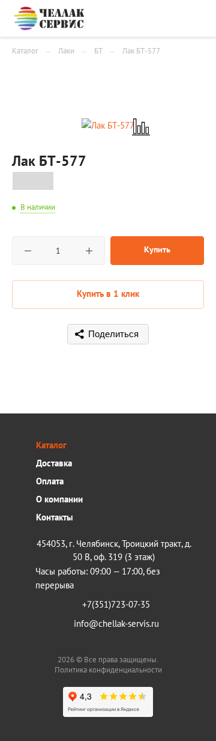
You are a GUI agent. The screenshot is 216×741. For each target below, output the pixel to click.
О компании (59, 499)
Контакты (54, 517)
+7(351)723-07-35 (116, 604)
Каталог (51, 445)
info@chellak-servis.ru (116, 623)
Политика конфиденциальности (108, 670)
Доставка (54, 463)
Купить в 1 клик (108, 293)
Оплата (50, 481)
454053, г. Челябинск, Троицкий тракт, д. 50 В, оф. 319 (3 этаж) (114, 550)
